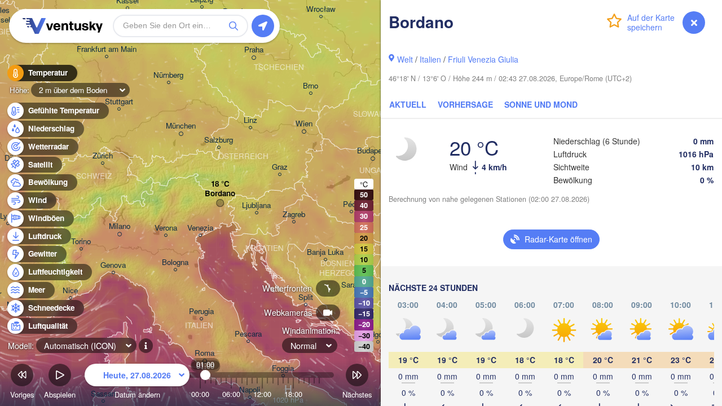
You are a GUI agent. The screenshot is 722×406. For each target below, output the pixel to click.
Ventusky (61, 26)
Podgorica (378, 334)
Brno (310, 86)
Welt (405, 59)
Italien (430, 59)
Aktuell (407, 104)
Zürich (103, 156)
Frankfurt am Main (107, 49)
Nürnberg (168, 75)
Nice (70, 290)
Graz (280, 167)
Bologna (175, 262)
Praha (253, 50)
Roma (204, 353)
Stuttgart (119, 102)
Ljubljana (256, 205)
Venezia (200, 228)
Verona (166, 228)
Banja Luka (325, 252)
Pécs (351, 204)
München (181, 126)
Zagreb (294, 214)
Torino (81, 241)
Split (305, 297)
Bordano (220, 193)
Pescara (248, 334)
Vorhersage (465, 104)
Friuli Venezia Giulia (483, 59)
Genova (113, 265)
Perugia (201, 311)
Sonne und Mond (541, 104)
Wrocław (321, 9)
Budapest (372, 151)
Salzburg (218, 140)
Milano (119, 226)
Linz (250, 120)
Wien (304, 124)
